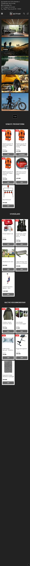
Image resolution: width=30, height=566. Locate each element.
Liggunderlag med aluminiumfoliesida (21, 262)
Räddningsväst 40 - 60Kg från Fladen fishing (8, 145)
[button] (27, 14)
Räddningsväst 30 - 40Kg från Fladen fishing (21, 145)
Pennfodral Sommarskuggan (21, 323)
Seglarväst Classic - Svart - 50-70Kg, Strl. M (21, 235)
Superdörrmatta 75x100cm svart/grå (8, 375)
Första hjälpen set (8, 233)
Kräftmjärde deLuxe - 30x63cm (8, 349)
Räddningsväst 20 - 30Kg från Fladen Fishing (8, 173)
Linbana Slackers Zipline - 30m (7, 287)
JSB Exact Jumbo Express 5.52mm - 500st (21, 173)
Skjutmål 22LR (7, 199)
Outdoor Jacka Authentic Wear (7, 323)
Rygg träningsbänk (21, 348)
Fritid (15, 116)
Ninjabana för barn (8, 261)
